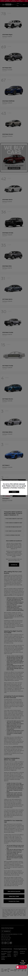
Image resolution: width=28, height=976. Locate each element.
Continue (14, 491)
